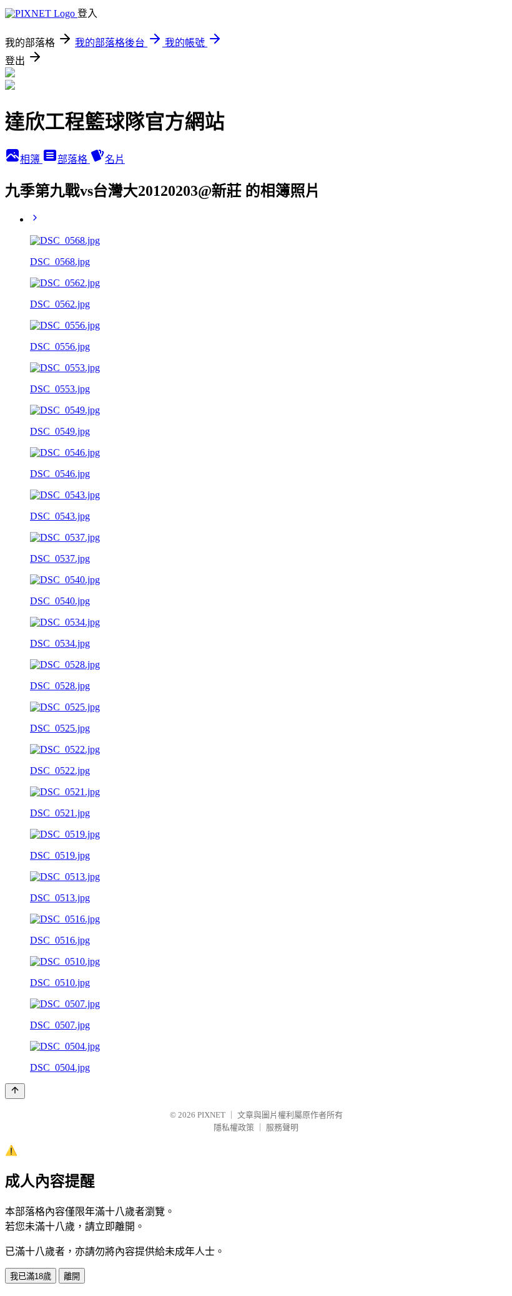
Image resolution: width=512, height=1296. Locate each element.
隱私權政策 (234, 1127)
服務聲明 (282, 1127)
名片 (115, 159)
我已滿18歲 (30, 1276)
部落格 (73, 159)
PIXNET (211, 1114)
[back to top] (15, 1091)
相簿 (31, 159)
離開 (72, 1276)
